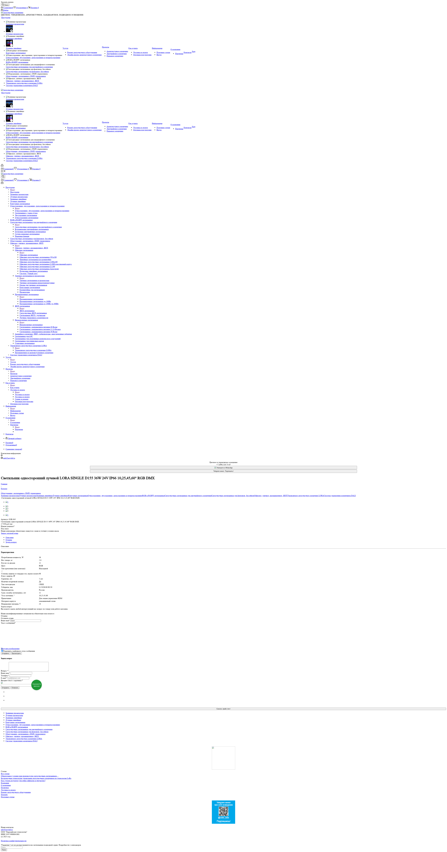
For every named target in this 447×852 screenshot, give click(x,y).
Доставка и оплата (22, 394)
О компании (15, 422)
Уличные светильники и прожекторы (34, 280)
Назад (12, 190)
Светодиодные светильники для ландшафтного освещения (38, 227)
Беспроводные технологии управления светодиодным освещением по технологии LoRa (36, 778)
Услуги (13, 362)
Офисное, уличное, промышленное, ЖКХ (31, 248)
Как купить (14, 387)
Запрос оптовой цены (9, 533)
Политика (5, 787)
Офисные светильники (29, 255)
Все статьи (5, 774)
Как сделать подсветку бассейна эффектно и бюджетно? (23, 781)
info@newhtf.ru (9, 458)
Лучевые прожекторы (27, 495)
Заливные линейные (44, 495)
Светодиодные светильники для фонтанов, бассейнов (232, 495)
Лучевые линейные (60, 495)
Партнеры (19, 429)
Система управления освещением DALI (340, 495)
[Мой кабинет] (2, 166)
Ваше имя (5, 620)
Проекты (13, 373)
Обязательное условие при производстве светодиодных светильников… (30, 776)
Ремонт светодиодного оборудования (16, 792)
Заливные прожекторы (10, 495)
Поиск (4, 850)
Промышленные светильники (31, 299)
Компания (5, 783)
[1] (7, 502)
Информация (15, 411)
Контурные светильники (78, 495)
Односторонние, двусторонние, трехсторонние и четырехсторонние (42, 211)
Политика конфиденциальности (13, 841)
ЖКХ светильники (27, 311)
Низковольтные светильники (31, 325)
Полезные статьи (7, 797)
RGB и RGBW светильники (153, 495)
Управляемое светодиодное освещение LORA (33, 350)
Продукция (14, 192)
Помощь (4, 794)
